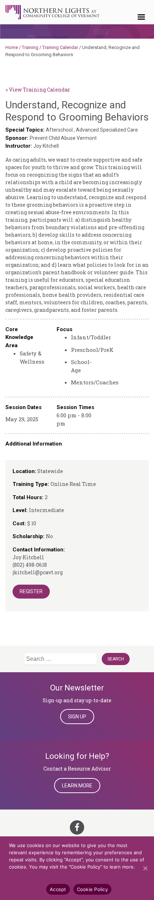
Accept (58, 889)
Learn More (77, 785)
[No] (145, 868)
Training (30, 47)
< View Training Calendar (37, 89)
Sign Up (77, 716)
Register (31, 591)
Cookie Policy (92, 889)
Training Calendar (60, 47)
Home (11, 47)
